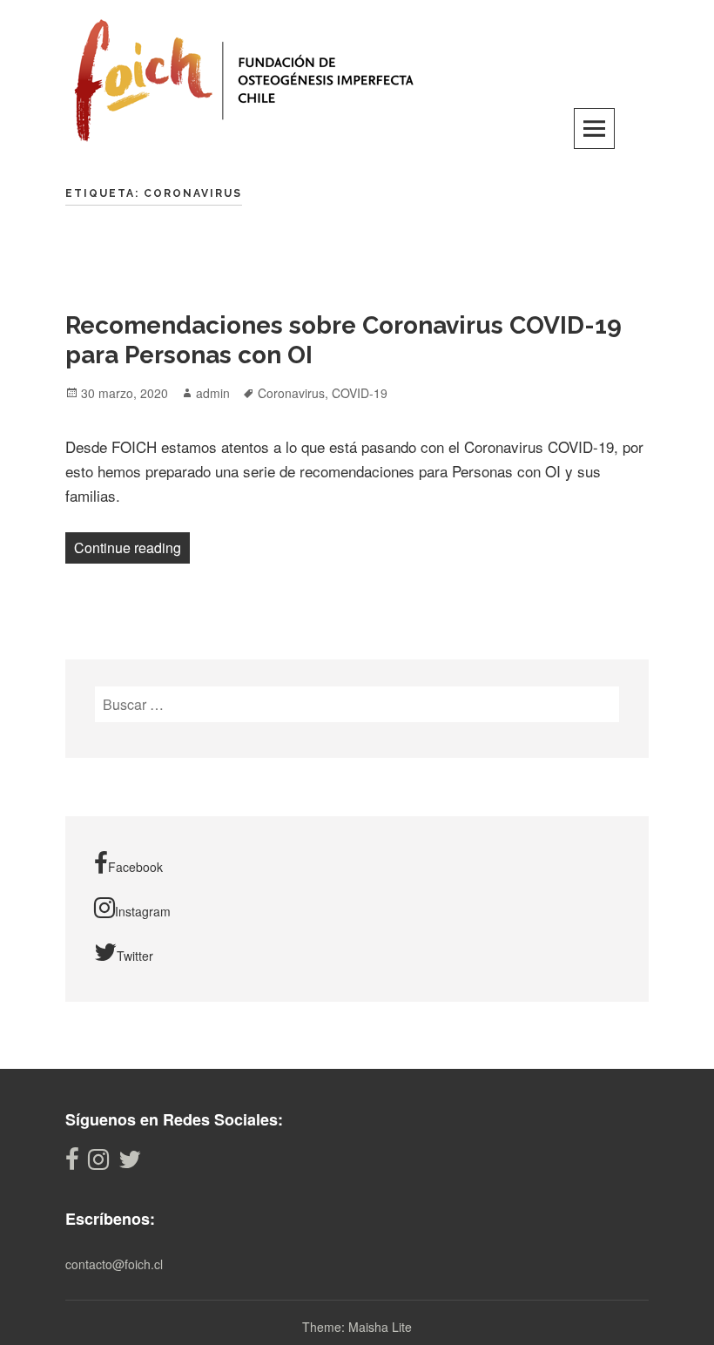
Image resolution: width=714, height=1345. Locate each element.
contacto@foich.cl (114, 1264)
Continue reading (132, 547)
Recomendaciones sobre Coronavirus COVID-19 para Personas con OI (343, 340)
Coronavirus (291, 393)
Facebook (135, 866)
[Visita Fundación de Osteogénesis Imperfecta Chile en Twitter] (129, 1163)
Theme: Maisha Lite (357, 1326)
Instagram (143, 911)
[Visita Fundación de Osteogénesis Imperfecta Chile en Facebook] (72, 1163)
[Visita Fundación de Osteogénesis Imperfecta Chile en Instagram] (98, 1163)
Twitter (135, 955)
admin (213, 393)
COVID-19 (359, 393)
